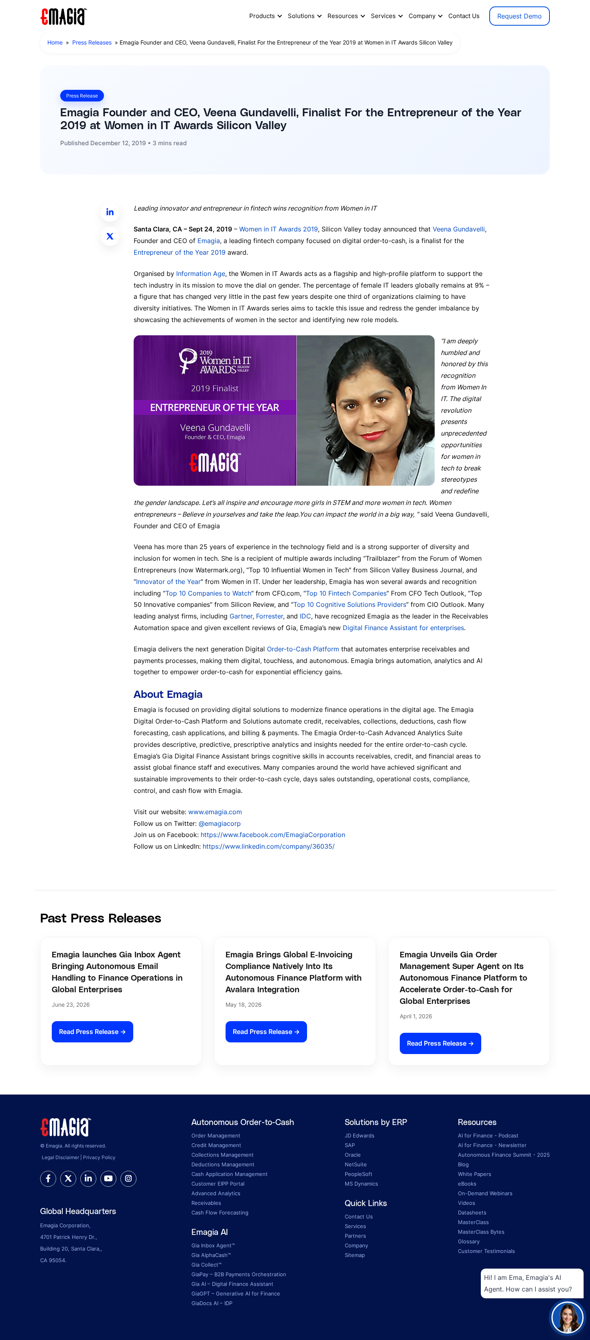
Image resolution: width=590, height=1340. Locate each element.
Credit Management (216, 1145)
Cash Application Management (229, 1174)
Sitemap (355, 1255)
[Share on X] (110, 236)
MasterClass (473, 1222)
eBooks (467, 1183)
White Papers (474, 1174)
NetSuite (356, 1164)
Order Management (215, 1135)
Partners (355, 1236)
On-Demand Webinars (485, 1193)
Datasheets (472, 1212)
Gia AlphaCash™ (211, 1255)
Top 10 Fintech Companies (346, 593)
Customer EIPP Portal (217, 1183)
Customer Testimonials (486, 1251)
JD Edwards (359, 1135)
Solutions (301, 16)
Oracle (353, 1154)
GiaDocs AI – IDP (211, 1303)
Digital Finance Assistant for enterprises (403, 628)
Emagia (208, 241)
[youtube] (108, 1179)
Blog (463, 1164)
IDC (305, 616)
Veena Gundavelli (459, 229)
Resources (343, 16)
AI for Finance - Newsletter (492, 1145)
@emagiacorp (220, 823)
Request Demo (519, 16)
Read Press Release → (92, 1032)
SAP (350, 1145)
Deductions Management (222, 1164)
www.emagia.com (214, 812)
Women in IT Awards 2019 (278, 229)
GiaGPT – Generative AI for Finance (235, 1293)
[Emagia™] (66, 1126)
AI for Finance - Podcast (488, 1135)
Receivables (206, 1203)
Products (262, 16)
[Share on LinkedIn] (110, 212)
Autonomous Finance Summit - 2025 (504, 1154)
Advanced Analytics (215, 1193)
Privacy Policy (99, 1157)
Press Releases (92, 42)
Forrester (269, 616)
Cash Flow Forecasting (219, 1212)
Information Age (200, 274)
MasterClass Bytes (481, 1232)
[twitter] (68, 1179)
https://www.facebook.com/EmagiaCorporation (273, 835)
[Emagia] (64, 15)
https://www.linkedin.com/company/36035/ (269, 846)
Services (383, 16)
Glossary (469, 1241)
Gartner (241, 616)
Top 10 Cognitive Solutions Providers (349, 604)
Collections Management (222, 1154)
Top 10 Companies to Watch (208, 593)
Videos (466, 1203)
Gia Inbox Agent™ (213, 1245)
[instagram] (128, 1179)
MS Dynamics (361, 1183)
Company (422, 16)
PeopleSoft (358, 1174)
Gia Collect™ (206, 1264)
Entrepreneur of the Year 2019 (180, 252)
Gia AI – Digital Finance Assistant (232, 1284)
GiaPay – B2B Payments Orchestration (238, 1274)
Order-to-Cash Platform (303, 649)
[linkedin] (88, 1179)
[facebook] (48, 1179)
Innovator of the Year (168, 582)
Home (55, 42)
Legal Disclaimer (60, 1157)
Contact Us (464, 16)
